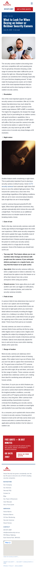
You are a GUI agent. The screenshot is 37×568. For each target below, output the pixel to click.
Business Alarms (8, 514)
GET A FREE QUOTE (24, 9)
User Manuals (7, 502)
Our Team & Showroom (10, 499)
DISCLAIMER (18, 566)
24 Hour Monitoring (9, 517)
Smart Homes (7, 523)
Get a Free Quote (8, 504)
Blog (4, 496)
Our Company (7, 485)
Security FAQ (7, 490)
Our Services (7, 487)
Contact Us (6, 493)
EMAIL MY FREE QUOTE (23, 455)
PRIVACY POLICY (8, 566)
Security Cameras (8, 520)
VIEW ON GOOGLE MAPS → (11, 556)
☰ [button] (32, 3)
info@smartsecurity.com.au (11, 532)
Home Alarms (7, 511)
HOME (5, 16)
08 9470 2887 (8, 9)
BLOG (11, 16)
